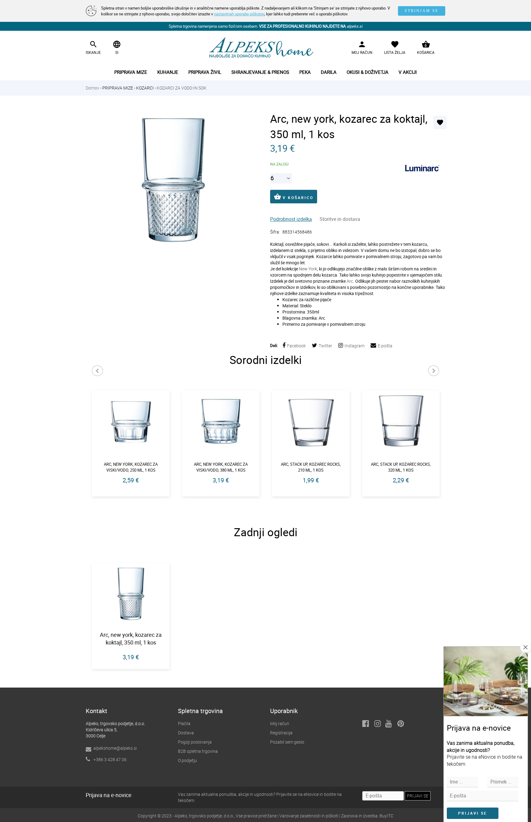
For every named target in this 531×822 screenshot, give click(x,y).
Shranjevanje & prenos (260, 72)
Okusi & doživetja (367, 72)
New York (308, 269)
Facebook (296, 346)
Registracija (281, 733)
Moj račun (279, 723)
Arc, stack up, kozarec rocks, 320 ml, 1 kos (401, 467)
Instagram (354, 346)
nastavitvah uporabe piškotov (239, 14)
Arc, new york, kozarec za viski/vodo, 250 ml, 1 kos (131, 467)
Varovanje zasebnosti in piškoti (308, 816)
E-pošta (385, 346)
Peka (305, 72)
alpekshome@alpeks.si (115, 748)
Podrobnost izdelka (291, 219)
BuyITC (386, 816)
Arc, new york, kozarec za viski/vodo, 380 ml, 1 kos (221, 467)
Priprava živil (204, 72)
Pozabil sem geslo (287, 742)
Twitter (325, 346)
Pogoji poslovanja (195, 742)
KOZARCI (145, 88)
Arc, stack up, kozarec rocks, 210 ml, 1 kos (311, 467)
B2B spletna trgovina (198, 751)
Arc (350, 281)
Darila (328, 72)
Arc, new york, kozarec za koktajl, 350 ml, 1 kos (131, 638)
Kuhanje (167, 72)
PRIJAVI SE (472, 813)
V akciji (408, 72)
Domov (92, 88)
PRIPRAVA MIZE (117, 88)
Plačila (184, 723)
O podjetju (187, 760)
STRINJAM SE (422, 11)
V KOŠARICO (293, 196)
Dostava (186, 733)
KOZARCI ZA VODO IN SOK (181, 88)
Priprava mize (130, 72)
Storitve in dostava (340, 219)
